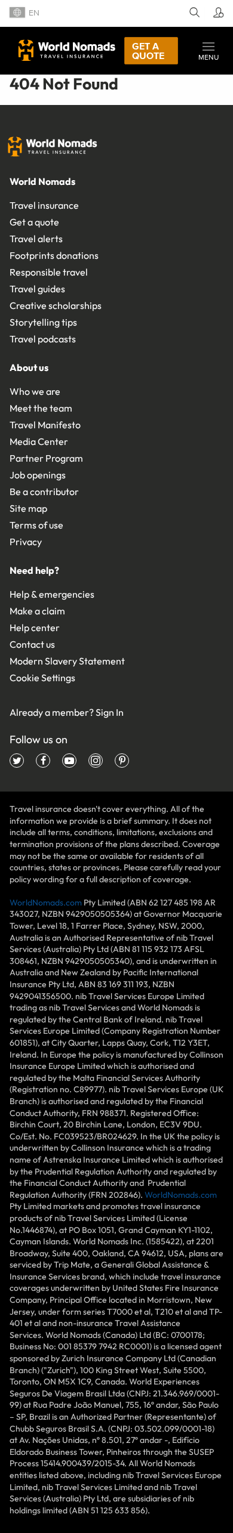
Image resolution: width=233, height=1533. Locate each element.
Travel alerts (36, 239)
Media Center (39, 441)
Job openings (38, 475)
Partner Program (46, 458)
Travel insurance (44, 205)
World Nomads (67, 50)
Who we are (35, 391)
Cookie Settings (42, 678)
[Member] (216, 13)
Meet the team (41, 408)
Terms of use (36, 525)
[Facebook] (43, 760)
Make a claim (37, 611)
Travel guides (37, 289)
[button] (208, 50)
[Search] (193, 13)
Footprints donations (54, 255)
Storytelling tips (43, 322)
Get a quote (148, 51)
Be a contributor (44, 491)
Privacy (26, 542)
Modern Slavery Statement (67, 661)
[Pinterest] (122, 760)
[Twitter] (17, 760)
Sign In (110, 712)
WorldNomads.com (46, 902)
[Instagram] (95, 760)
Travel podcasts (43, 339)
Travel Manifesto (45, 425)
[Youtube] (69, 760)
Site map (28, 508)
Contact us (32, 644)
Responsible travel (49, 272)
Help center (35, 627)
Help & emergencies (52, 594)
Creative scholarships (56, 305)
